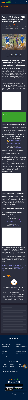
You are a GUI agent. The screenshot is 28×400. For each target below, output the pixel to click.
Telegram (5, 270)
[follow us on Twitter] (14, 382)
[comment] (11, 54)
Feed (20, 364)
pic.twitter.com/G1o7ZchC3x (14, 221)
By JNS (3, 24)
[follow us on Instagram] (11, 382)
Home (4, 364)
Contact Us (5, 369)
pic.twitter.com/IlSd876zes (13, 143)
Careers (12, 364)
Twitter (14, 265)
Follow (8, 24)
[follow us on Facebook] (9, 382)
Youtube (24, 265)
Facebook (9, 265)
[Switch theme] (23, 2)
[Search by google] (20, 2)
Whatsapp (19, 268)
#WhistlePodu (12, 140)
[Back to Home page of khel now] (6, 2)
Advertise (12, 366)
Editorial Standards (14, 371)
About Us (5, 366)
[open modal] (25, 366)
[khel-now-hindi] (27, 2)
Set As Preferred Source (21, 24)
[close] (26, 390)
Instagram (18, 265)
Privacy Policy (13, 369)
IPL (2, 15)
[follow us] (16, 54)
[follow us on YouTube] (16, 382)
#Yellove (18, 140)
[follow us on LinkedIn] (19, 382)
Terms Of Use (6, 371)
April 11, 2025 (17, 147)
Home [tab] (15, 2)
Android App (17, 267)
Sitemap (21, 366)
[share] (20, 54)
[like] (7, 54)
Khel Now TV (22, 369)
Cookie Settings (13, 373)
